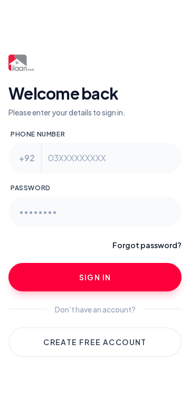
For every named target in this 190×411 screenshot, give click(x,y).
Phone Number (38, 134)
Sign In (95, 277)
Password (31, 188)
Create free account (95, 342)
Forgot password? (147, 245)
